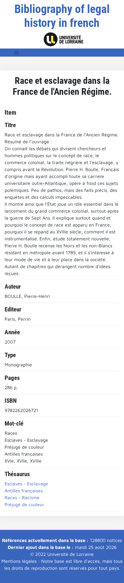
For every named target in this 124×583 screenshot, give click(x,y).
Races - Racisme (22, 497)
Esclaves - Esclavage (26, 483)
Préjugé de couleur (24, 504)
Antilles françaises (24, 490)
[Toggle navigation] (16, 53)
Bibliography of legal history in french (62, 16)
